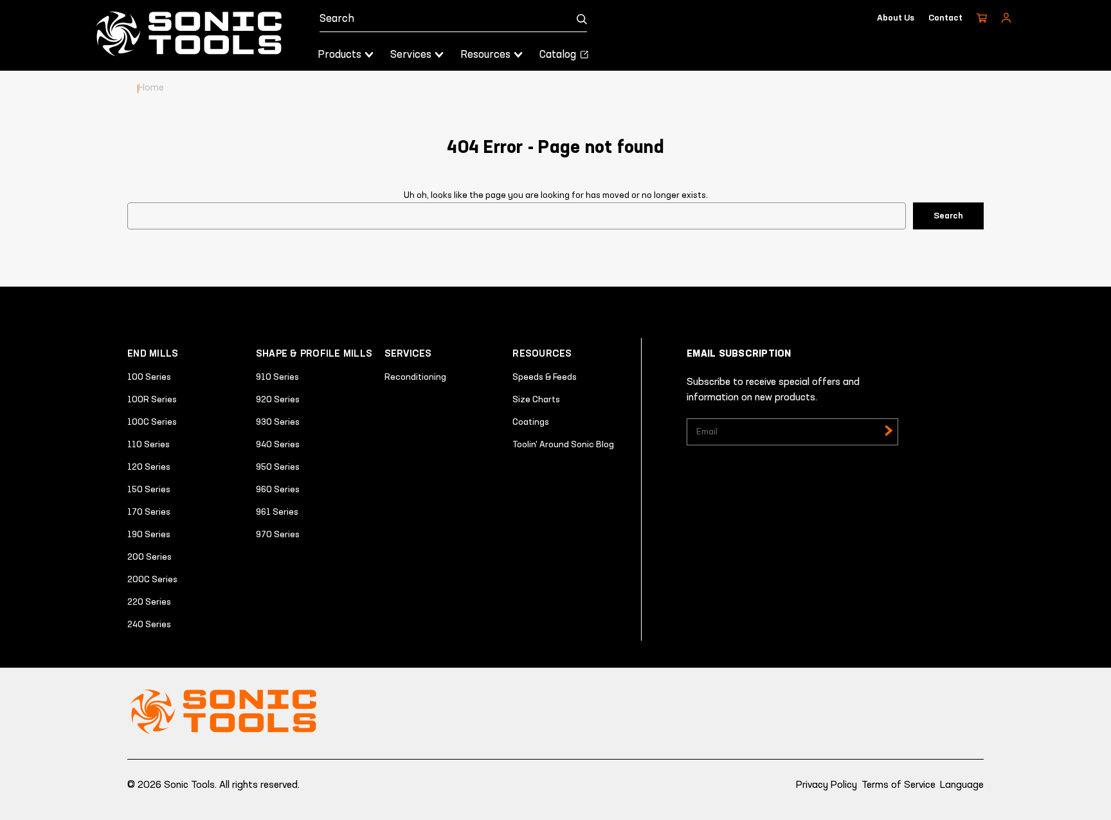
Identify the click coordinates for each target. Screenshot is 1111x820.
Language (962, 785)
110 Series (148, 444)
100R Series (152, 399)
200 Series (149, 557)
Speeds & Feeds (544, 377)
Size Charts (536, 399)
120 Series (148, 467)
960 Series (278, 489)
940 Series (278, 444)
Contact (945, 17)
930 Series (278, 422)
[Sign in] (1006, 18)
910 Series (277, 377)
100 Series (149, 377)
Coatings (530, 422)
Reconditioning (415, 377)
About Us (895, 17)
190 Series (148, 534)
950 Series (278, 467)
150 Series (148, 489)
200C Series (152, 579)
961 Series (277, 512)
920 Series (278, 399)
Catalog (559, 54)
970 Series (278, 534)
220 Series (149, 602)
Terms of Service (898, 785)
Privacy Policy (826, 785)
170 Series (148, 512)
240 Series (149, 624)
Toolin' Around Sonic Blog (563, 444)
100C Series (152, 422)
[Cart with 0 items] (982, 18)
